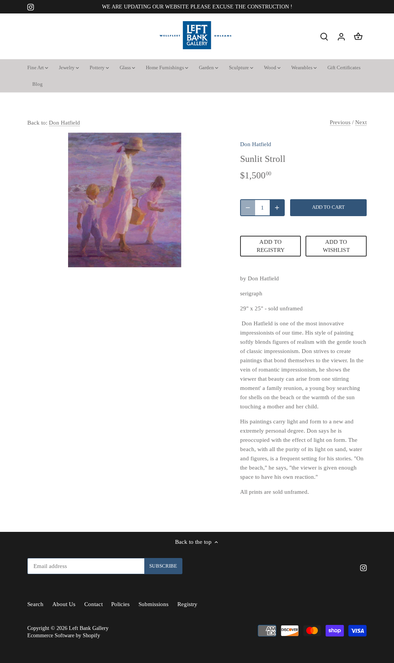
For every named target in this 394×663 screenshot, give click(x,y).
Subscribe (343, 602)
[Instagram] (302, 625)
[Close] (369, 513)
